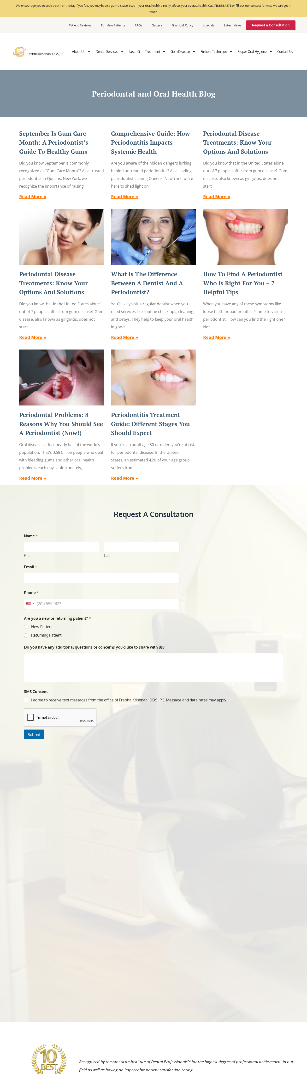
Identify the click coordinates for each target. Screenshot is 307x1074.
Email (30, 567)
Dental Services (107, 51)
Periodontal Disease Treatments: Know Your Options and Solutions (237, 142)
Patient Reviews (80, 25)
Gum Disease (180, 51)
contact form (259, 5)
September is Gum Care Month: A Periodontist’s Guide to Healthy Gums (53, 142)
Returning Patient (46, 635)
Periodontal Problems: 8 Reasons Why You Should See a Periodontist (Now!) (61, 424)
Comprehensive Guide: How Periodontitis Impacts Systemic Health (150, 142)
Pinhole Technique (214, 51)
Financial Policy (182, 25)
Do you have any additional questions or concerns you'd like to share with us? (94, 647)
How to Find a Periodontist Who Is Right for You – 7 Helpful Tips (243, 283)
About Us (78, 51)
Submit (34, 734)
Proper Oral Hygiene (252, 51)
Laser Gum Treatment (144, 51)
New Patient (42, 626)
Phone (31, 592)
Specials (208, 25)
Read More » (32, 196)
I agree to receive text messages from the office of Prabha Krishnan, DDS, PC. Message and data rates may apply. (129, 700)
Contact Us (285, 51)
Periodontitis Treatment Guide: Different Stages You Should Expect (150, 424)
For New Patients (113, 25)
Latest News (232, 25)
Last (107, 555)
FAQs (138, 25)
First (27, 555)
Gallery (157, 25)
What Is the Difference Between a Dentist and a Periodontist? (147, 283)
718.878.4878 (222, 5)
